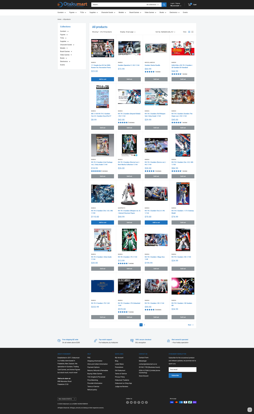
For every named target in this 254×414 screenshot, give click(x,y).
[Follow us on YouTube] (142, 402)
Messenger (143, 361)
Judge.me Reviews (121, 386)
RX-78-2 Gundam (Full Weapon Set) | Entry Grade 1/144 (155, 115)
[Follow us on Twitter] (131, 402)
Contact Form (143, 358)
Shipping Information (94, 361)
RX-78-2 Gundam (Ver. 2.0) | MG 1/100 (182, 163)
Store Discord (143, 376)
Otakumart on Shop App (123, 383)
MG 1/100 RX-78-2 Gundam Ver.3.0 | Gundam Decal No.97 (101, 115)
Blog (116, 361)
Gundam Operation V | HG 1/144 (128, 65)
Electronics (173, 12)
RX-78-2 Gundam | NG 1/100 (181, 257)
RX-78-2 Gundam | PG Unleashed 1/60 (129, 304)
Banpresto (121, 208)
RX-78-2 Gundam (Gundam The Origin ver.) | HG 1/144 (182, 115)
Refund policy (92, 390)
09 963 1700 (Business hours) (149, 367)
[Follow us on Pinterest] (138, 402)
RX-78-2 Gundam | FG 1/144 (127, 257)
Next (189, 325)
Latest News (119, 364)
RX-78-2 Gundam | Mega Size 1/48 (155, 258)
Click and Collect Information (97, 364)
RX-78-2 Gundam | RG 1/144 (154, 303)
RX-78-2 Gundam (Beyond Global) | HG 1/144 (129, 115)
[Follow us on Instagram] (135, 402)
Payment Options (93, 367)
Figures (71, 12)
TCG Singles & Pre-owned (96, 377)
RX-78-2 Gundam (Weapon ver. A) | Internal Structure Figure (129, 212)
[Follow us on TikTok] (146, 402)
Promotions (119, 367)
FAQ (88, 358)
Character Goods (107, 12)
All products (67, 19)
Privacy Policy (120, 377)
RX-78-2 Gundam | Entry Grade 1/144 (101, 258)
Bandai (93, 62)
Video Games (149, 12)
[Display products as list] (192, 32)
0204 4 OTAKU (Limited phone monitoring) (149, 372)
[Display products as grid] (189, 32)
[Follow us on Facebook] (127, 402)
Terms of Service (93, 386)
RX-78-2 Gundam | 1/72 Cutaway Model (183, 212)
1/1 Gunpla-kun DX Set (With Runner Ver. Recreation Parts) (101, 66)
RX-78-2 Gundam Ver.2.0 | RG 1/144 (155, 212)
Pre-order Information (94, 383)
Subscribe (175, 375)
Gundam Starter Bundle (152, 65)
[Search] (164, 4)
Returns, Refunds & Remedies (97, 370)
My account (175, 6)
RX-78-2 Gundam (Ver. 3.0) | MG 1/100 (102, 212)
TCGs (82, 12)
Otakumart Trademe (122, 380)
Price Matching (92, 380)
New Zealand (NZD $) (65, 399)
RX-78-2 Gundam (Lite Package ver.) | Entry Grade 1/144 (101, 163)
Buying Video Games (94, 374)
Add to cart (102, 79)
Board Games (134, 12)
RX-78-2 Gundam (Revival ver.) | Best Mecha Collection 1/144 (129, 163)
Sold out (129, 79)
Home (59, 19)
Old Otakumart (120, 370)
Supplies (93, 12)
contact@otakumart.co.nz (148, 364)
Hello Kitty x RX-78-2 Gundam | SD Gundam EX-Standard (182, 66)
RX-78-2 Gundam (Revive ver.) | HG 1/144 (155, 163)
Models (121, 12)
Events (185, 12)
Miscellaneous (150, 62)
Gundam (61, 12)
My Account (119, 358)
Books (162, 12)
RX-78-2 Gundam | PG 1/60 (100, 303)
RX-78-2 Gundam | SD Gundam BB (182, 304)
